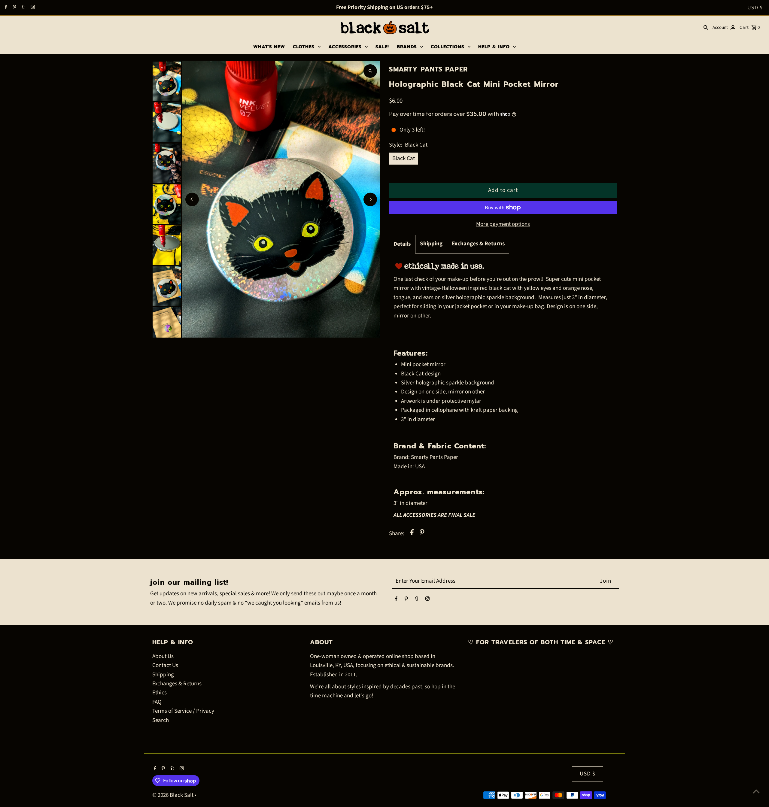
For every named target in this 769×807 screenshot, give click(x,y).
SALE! (382, 47)
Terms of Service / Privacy (183, 711)
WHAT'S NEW (269, 47)
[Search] (706, 28)
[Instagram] (32, 8)
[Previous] (192, 199)
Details (402, 244)
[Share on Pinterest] (422, 533)
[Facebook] (5, 8)
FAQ (157, 702)
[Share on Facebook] (412, 533)
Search (160, 720)
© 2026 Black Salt (173, 795)
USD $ (755, 7)
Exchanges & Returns (478, 244)
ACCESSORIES (345, 47)
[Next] (370, 199)
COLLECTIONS (447, 47)
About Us (163, 656)
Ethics (159, 693)
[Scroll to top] (756, 791)
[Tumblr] (22, 8)
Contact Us (165, 665)
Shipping (431, 244)
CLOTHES (304, 47)
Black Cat (403, 158)
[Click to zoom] (370, 71)
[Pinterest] (13, 8)
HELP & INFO (494, 47)
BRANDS (407, 47)
